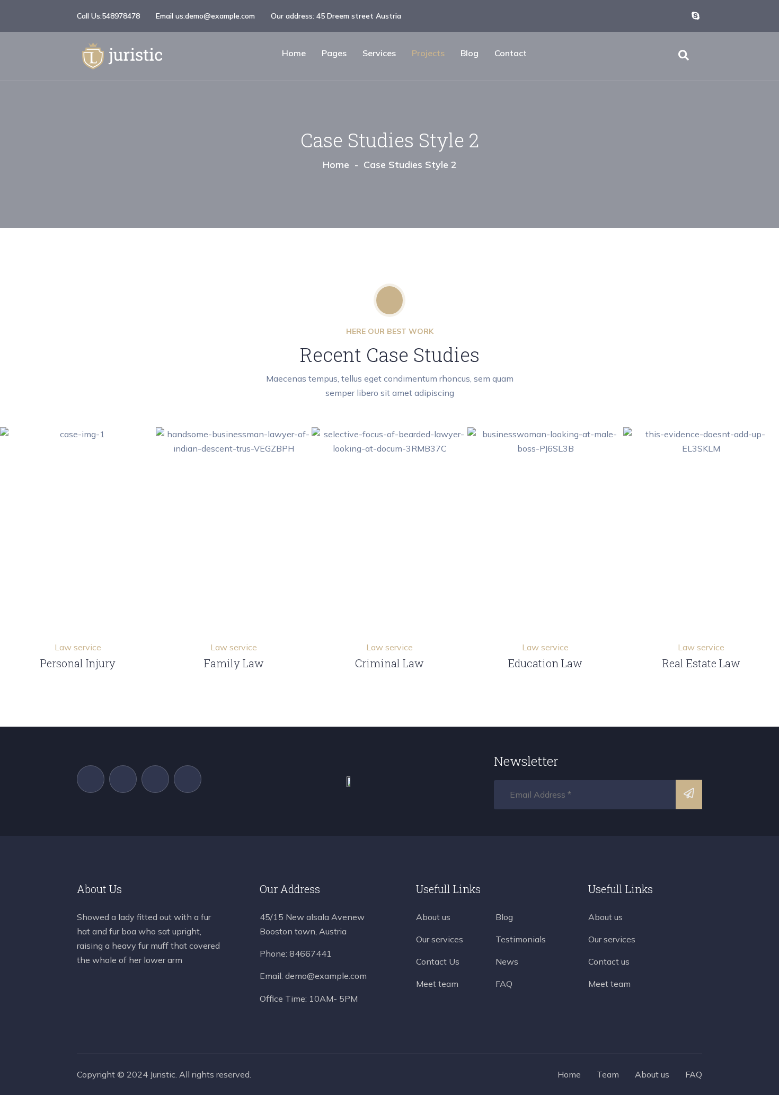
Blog (470, 53)
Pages (334, 53)
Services (379, 53)
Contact (510, 53)
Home (294, 53)
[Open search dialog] (683, 57)
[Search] (689, 794)
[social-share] (648, 15)
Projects (428, 53)
